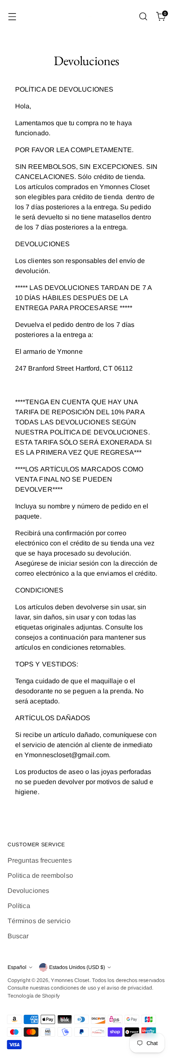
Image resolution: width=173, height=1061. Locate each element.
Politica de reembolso (40, 875)
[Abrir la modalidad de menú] (12, 16)
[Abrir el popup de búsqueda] (143, 16)
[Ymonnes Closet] (86, 16)
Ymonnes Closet (70, 980)
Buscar (18, 936)
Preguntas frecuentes (40, 860)
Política (19, 905)
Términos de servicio (39, 920)
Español (17, 967)
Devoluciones (28, 890)
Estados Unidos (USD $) (77, 967)
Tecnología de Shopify (34, 996)
